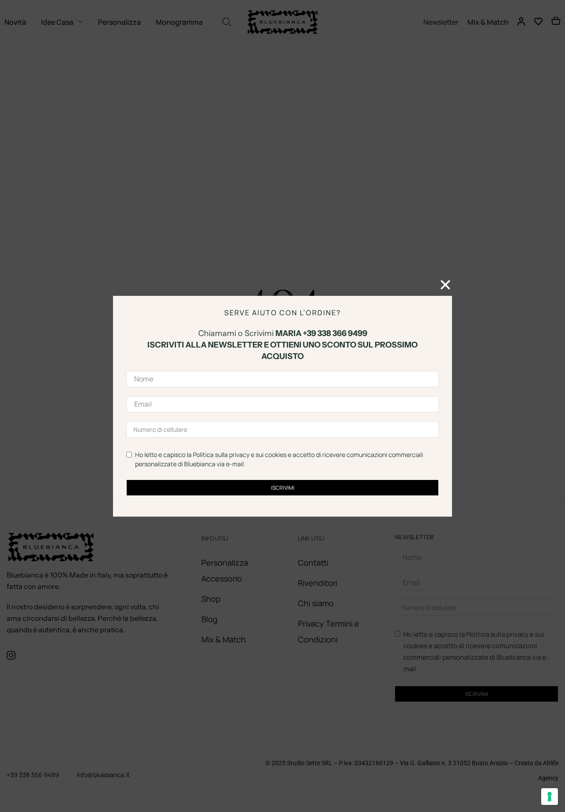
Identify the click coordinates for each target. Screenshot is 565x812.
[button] (445, 284)
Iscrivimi (282, 487)
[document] (282, 406)
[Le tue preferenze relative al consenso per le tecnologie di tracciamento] (549, 796)
